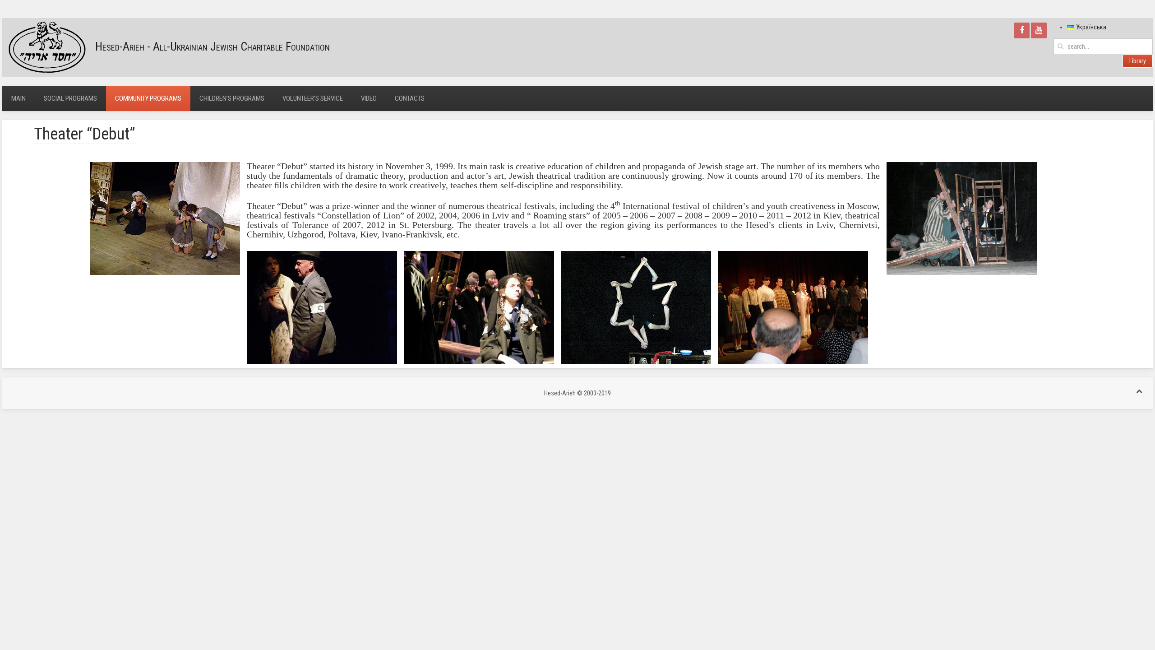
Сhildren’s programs (231, 98)
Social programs (70, 98)
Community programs (148, 98)
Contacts (410, 98)
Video (369, 98)
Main (18, 98)
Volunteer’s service (312, 98)
